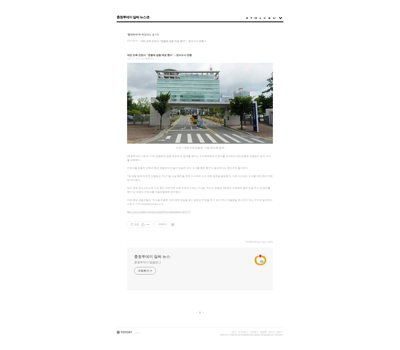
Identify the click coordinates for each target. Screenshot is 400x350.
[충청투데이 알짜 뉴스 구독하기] (147, 17)
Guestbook (265, 18)
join (136, 333)
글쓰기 (279, 332)
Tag (251, 18)
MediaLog (256, 18)
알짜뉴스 (150, 58)
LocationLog (260, 18)
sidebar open (280, 18)
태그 (234, 332)
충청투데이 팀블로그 (147, 262)
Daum (256, 335)
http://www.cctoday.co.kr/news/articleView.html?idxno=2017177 (159, 211)
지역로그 (254, 332)
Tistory (278, 335)
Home (247, 18)
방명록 (263, 332)
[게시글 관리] (148, 224)
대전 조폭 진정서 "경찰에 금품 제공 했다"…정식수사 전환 (172, 41)
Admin (269, 18)
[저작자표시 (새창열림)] (172, 224)
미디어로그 (243, 332)
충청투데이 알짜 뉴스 (131, 17)
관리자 (271, 332)
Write (274, 18)
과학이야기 (225, 335)
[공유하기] (142, 224)
